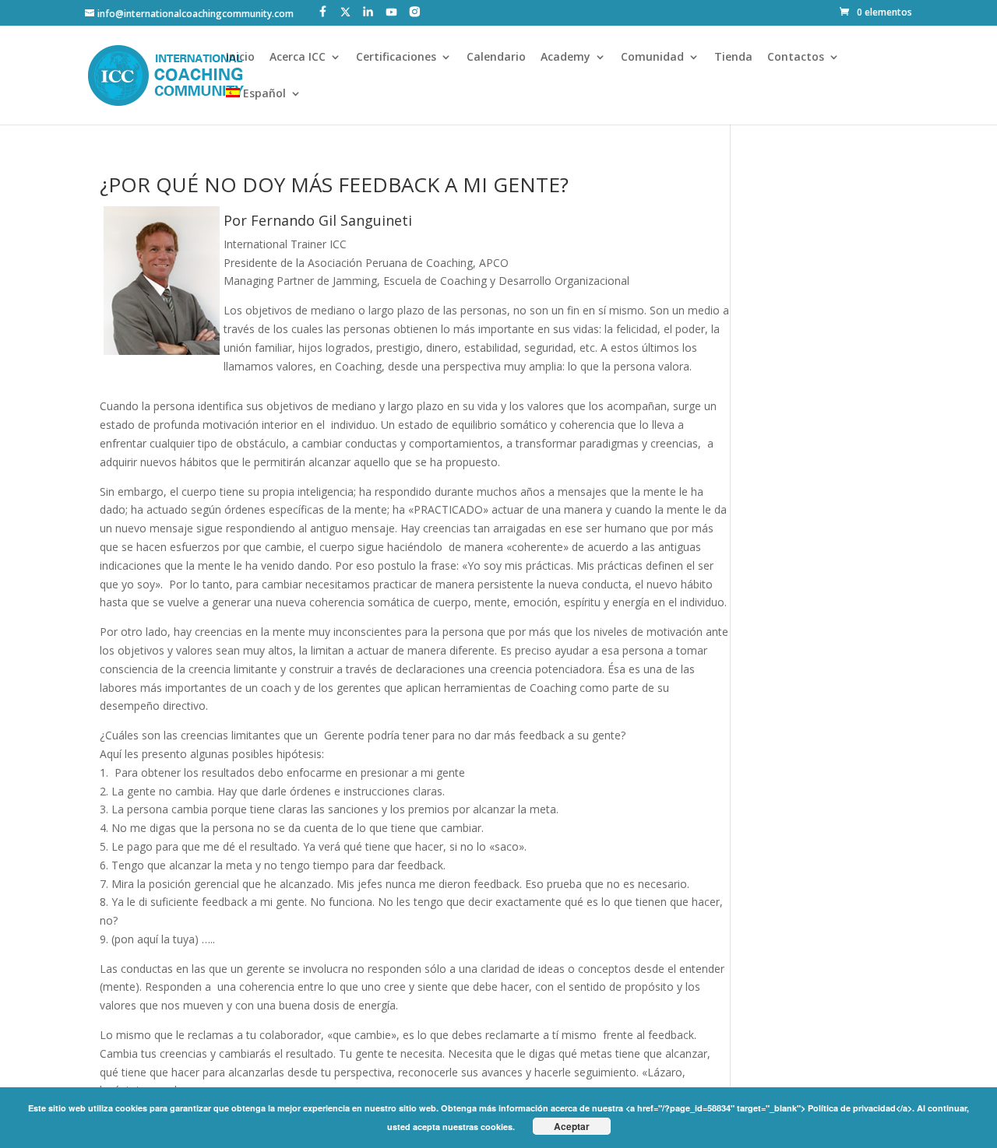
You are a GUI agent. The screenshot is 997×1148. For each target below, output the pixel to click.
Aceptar (572, 1126)
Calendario (496, 57)
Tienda (733, 57)
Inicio (240, 57)
